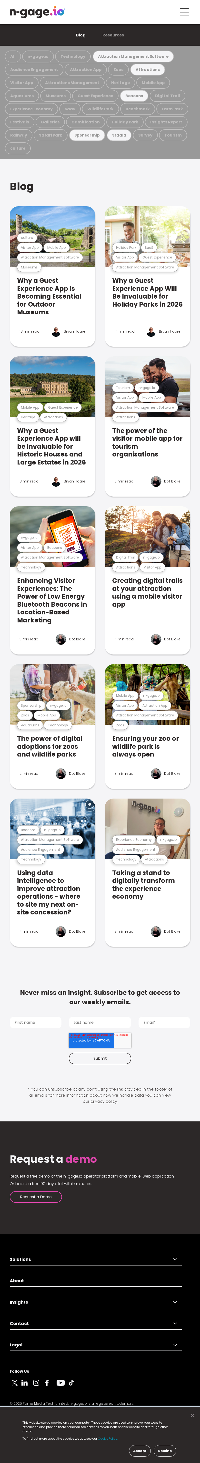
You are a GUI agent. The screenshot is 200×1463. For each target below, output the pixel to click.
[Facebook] (51, 1385)
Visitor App (21, 83)
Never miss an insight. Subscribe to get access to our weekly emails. (100, 997)
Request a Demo (36, 1197)
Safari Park (50, 135)
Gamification (85, 122)
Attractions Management (72, 83)
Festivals (19, 122)
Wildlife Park (100, 109)
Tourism (173, 135)
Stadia (119, 135)
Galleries (50, 122)
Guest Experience (95, 96)
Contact (19, 1323)
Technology (72, 56)
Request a (53, 1159)
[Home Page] (37, 12)
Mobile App (153, 83)
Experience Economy (31, 109)
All (13, 56)
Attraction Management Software (133, 56)
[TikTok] (74, 1385)
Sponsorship (87, 135)
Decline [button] (165, 1450)
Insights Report (166, 122)
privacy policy (103, 1101)
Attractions (148, 69)
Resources (113, 35)
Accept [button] (140, 1450)
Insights (19, 1302)
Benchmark (138, 109)
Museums (56, 96)
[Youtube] (62, 1385)
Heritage (120, 83)
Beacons (134, 96)
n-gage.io (38, 56)
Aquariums (22, 96)
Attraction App (85, 69)
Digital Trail (167, 96)
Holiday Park (125, 122)
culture (17, 148)
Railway (18, 135)
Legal (16, 1345)
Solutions (20, 1259)
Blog (81, 35)
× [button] (191, 1415)
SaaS (70, 109)
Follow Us (19, 1371)
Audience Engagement (34, 69)
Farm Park (172, 109)
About (17, 1281)
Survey (145, 135)
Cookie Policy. (108, 1439)
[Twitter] (15, 1385)
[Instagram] (39, 1385)
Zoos (118, 69)
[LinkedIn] (27, 1385)
